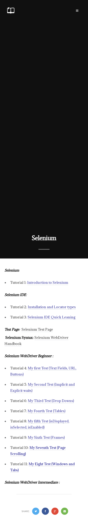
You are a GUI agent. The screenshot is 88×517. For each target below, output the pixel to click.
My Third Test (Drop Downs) (51, 401)
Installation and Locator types (52, 307)
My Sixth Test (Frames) (46, 437)
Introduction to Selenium (47, 282)
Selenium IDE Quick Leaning (52, 317)
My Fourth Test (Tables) (46, 411)
